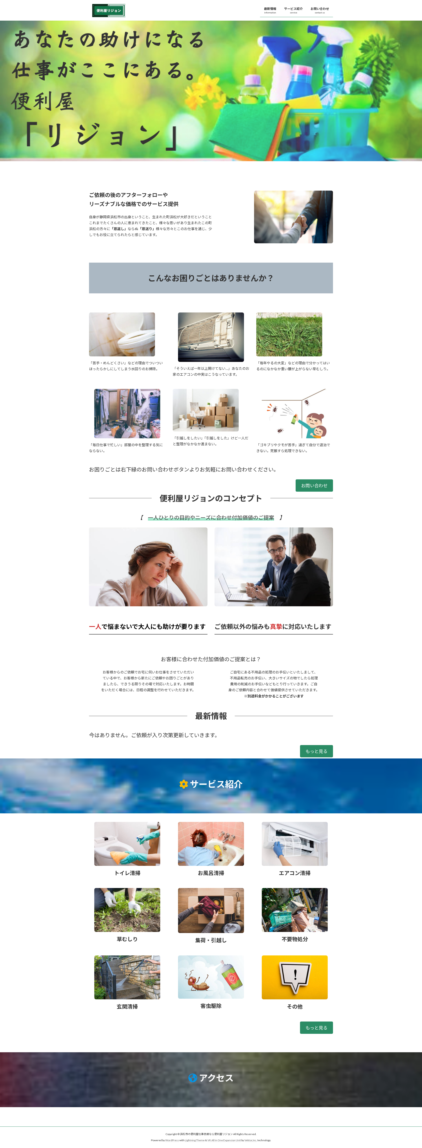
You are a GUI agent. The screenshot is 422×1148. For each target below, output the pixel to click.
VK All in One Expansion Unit (224, 1140)
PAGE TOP (408, 1109)
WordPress (172, 1140)
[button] (314, 485)
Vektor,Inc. (250, 1140)
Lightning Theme (195, 1140)
